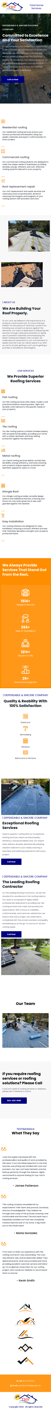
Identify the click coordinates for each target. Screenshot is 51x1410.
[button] (49, 6)
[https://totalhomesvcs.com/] (3, 204)
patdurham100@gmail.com (29, 1385)
